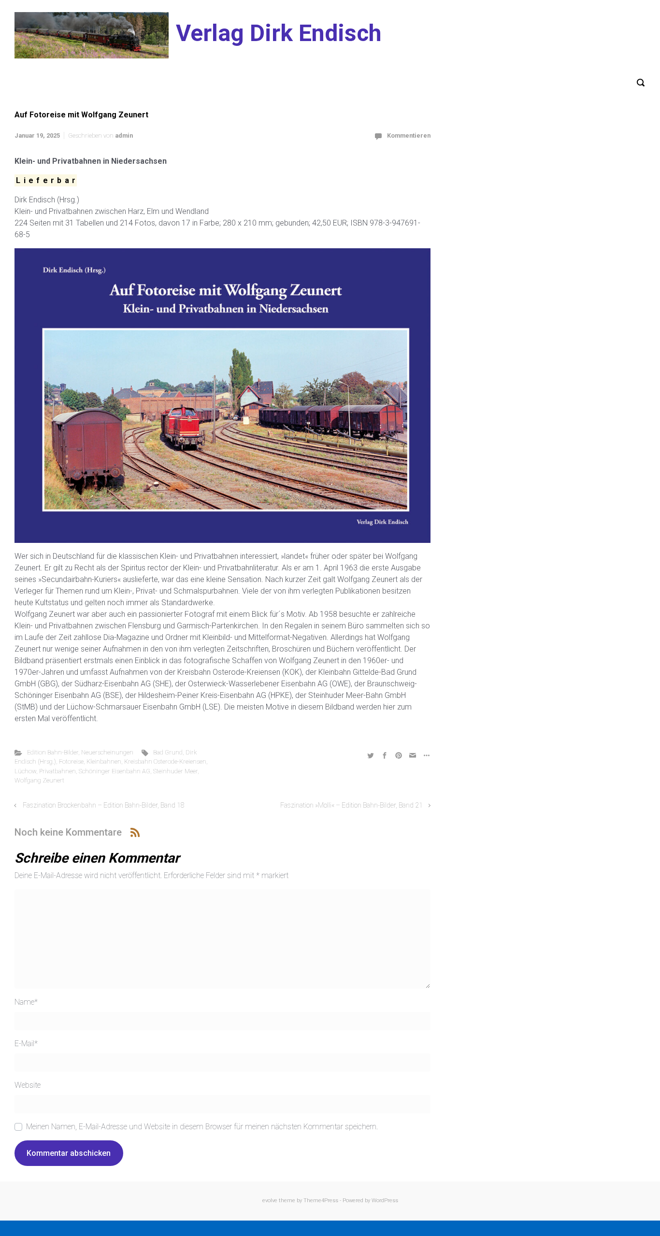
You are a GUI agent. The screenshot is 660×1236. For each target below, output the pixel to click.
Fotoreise (71, 761)
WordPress (385, 1200)
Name (26, 1002)
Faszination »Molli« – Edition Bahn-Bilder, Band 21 (351, 805)
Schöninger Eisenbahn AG (114, 771)
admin (124, 135)
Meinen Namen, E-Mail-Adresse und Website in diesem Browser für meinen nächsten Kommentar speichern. (202, 1126)
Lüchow (25, 771)
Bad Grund (168, 752)
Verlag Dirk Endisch (278, 33)
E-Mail (26, 1043)
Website (27, 1085)
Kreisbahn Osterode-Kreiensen (165, 761)
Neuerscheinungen (107, 752)
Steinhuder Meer (175, 771)
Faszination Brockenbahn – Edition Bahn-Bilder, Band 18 (104, 805)
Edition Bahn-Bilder (52, 752)
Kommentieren (408, 135)
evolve (269, 1200)
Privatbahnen (57, 771)
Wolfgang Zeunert (39, 780)
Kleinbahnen (103, 761)
